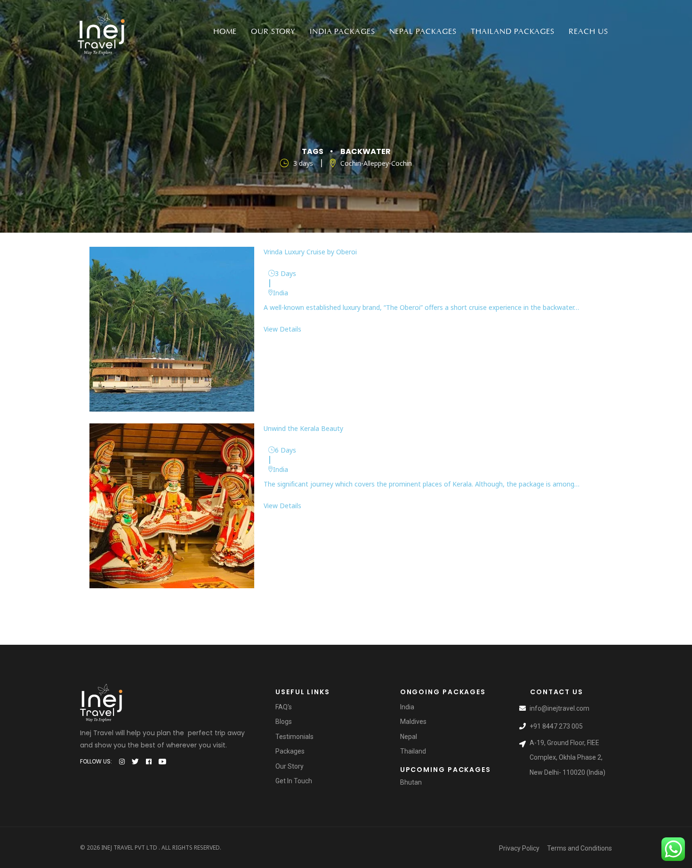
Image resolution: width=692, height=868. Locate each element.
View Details (282, 328)
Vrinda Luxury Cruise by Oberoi (310, 251)
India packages (342, 31)
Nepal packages (423, 31)
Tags (312, 151)
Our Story (273, 31)
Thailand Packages (513, 31)
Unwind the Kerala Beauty (303, 428)
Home (225, 31)
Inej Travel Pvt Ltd (129, 848)
